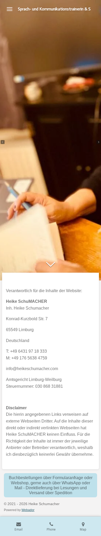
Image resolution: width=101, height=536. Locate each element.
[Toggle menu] (9, 9)
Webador (27, 510)
